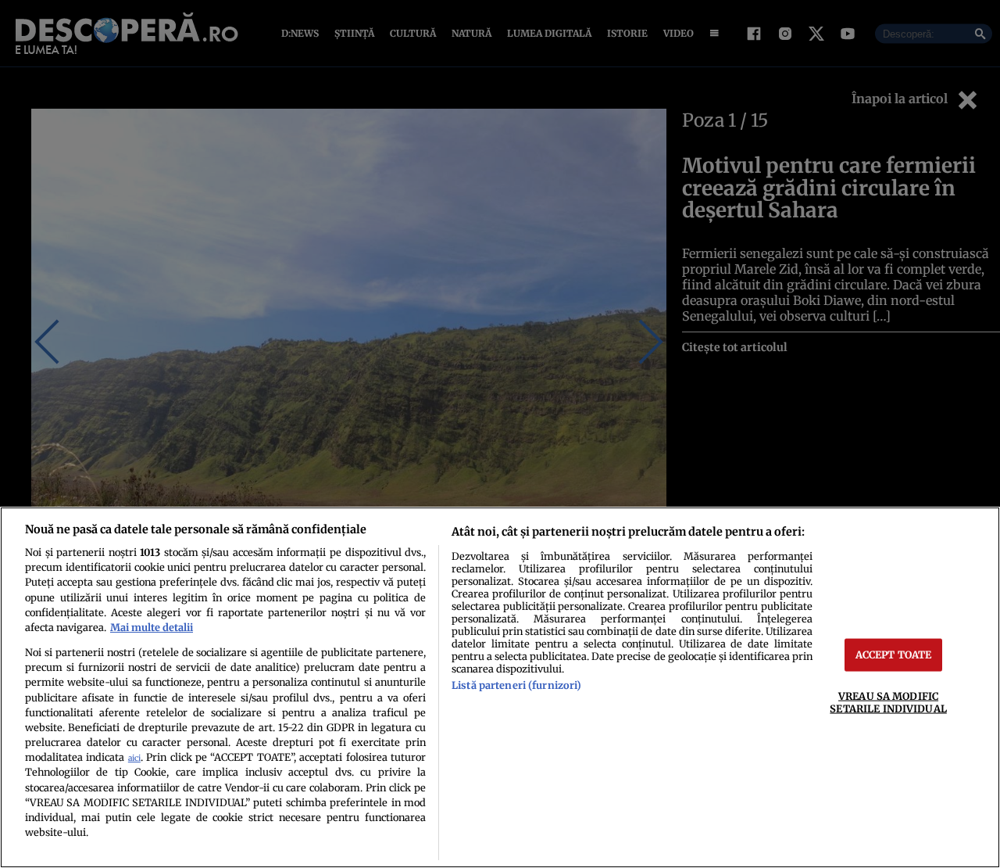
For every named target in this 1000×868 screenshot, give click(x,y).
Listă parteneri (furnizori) (516, 685)
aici (134, 758)
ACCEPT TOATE (893, 654)
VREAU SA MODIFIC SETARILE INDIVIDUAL (888, 702)
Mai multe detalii (151, 627)
